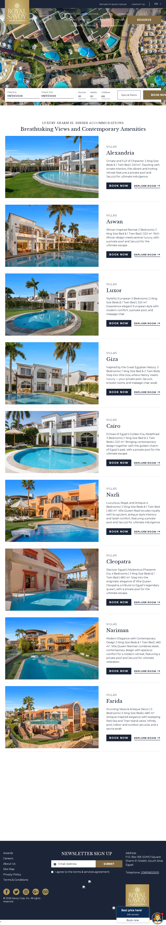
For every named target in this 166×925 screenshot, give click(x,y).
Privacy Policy (12, 874)
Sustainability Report (83, 25)
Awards (8, 853)
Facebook (6, 892)
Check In (12, 92)
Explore (85, 19)
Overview (67, 14)
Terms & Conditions (15, 879)
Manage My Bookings (113, 25)
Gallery (120, 19)
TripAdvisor (45, 892)
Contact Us (138, 4)
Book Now (118, 185)
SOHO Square (103, 19)
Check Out (47, 92)
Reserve (144, 19)
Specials (108, 14)
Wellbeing (70, 19)
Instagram (26, 892)
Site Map (8, 869)
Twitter (16, 892)
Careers (8, 858)
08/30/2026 (15, 95)
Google (35, 892)
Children (105, 92)
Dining (121, 14)
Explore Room (145, 185)
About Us (9, 863)
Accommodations (88, 14)
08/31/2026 (48, 95)
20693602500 (150, 872)
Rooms (82, 92)
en (156, 3)
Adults (93, 92)
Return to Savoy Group (113, 4)
